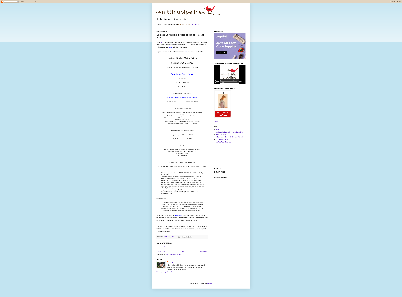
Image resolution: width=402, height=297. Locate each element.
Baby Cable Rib (221, 134)
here (162, 42)
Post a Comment (164, 247)
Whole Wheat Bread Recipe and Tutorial (229, 137)
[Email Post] (178, 236)
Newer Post (161, 251)
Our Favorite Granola (223, 139)
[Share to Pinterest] (191, 237)
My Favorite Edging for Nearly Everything (229, 132)
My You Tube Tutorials (223, 142)
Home (182, 251)
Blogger (209, 283)
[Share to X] (187, 237)
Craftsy (216, 122)
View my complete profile (165, 272)
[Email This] (183, 237)
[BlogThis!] (185, 237)
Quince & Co (182, 24)
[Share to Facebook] (189, 237)
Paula (171, 262)
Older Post (203, 251)
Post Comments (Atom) (173, 254)
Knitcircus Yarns (196, 24)
